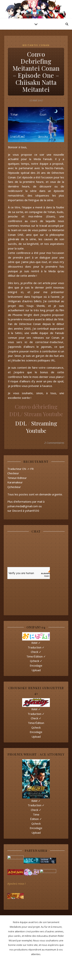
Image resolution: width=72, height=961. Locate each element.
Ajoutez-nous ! (16, 883)
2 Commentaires (54, 443)
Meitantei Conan (36, 45)
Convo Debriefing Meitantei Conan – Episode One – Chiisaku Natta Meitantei (36, 71)
